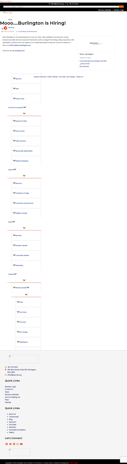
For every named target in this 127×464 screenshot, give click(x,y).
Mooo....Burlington (86, 54)
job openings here (18, 51)
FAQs (7, 400)
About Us (12, 414)
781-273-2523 (73, 4)
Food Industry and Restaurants (27, 31)
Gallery (11, 432)
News (7, 392)
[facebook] (6, 444)
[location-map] (6, 375)
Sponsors (12, 422)
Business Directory (40, 77)
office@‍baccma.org (15, 375)
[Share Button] (5, 28)
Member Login (119, 10)
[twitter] (11, 444)
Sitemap (8, 402)
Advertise (12, 427)
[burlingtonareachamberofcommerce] (24, 363)
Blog (10, 419)
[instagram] (17, 444)
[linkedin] (14, 444)
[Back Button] (2, 28)
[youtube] (21, 444)
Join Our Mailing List (12, 397)
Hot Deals (62, 77)
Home (10, 19)
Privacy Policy (48, 463)
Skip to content (5, 1)
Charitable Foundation (17, 430)
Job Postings (71, 77)
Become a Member (104, 10)
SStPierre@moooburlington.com (20, 45)
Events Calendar (52, 77)
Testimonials (14, 417)
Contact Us (79, 77)
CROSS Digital (73, 463)
